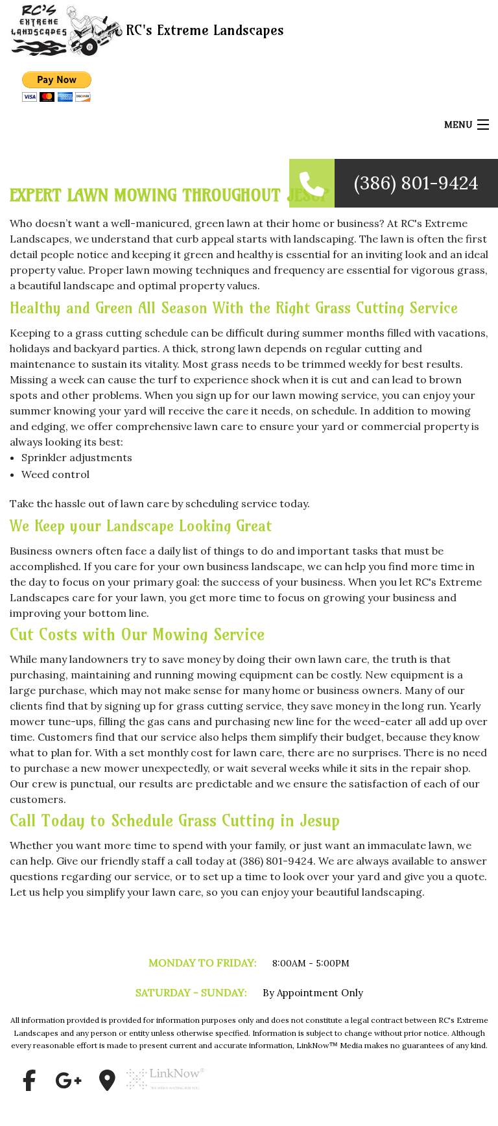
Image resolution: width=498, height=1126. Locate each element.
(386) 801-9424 (416, 183)
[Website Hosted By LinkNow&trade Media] (165, 1095)
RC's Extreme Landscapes (205, 30)
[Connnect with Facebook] (29, 1080)
